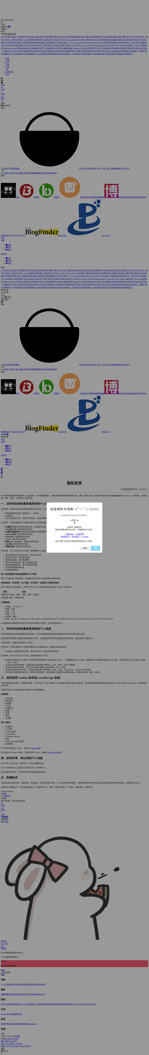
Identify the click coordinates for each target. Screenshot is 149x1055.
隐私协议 (70, 534)
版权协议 (65, 537)
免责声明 (80, 534)
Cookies (85, 537)
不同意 (84, 548)
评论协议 (75, 537)
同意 (95, 548)
